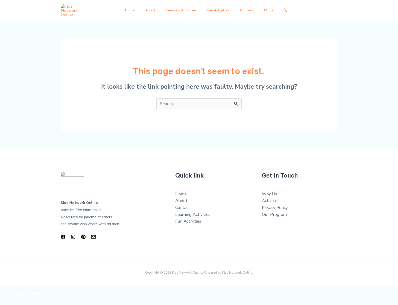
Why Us (269, 194)
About (150, 10)
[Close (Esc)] (68, 291)
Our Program (274, 214)
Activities (270, 200)
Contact (246, 10)
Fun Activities (218, 10)
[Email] (93, 237)
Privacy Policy (275, 207)
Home (129, 10)
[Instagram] (73, 237)
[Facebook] (63, 237)
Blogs (268, 10)
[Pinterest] (83, 237)
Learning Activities (181, 10)
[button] (285, 10)
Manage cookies (28, 294)
